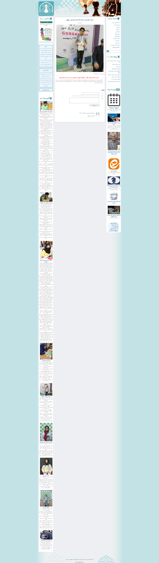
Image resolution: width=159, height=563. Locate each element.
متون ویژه (117, 42)
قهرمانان (117, 31)
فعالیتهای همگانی (115, 47)
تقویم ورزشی (116, 24)
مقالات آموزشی (116, 38)
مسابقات (117, 29)
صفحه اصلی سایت (115, 22)
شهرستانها (117, 33)
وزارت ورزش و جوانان (116, 64)
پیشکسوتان (117, 36)
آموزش (118, 27)
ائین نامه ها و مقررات (115, 45)
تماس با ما (117, 40)
